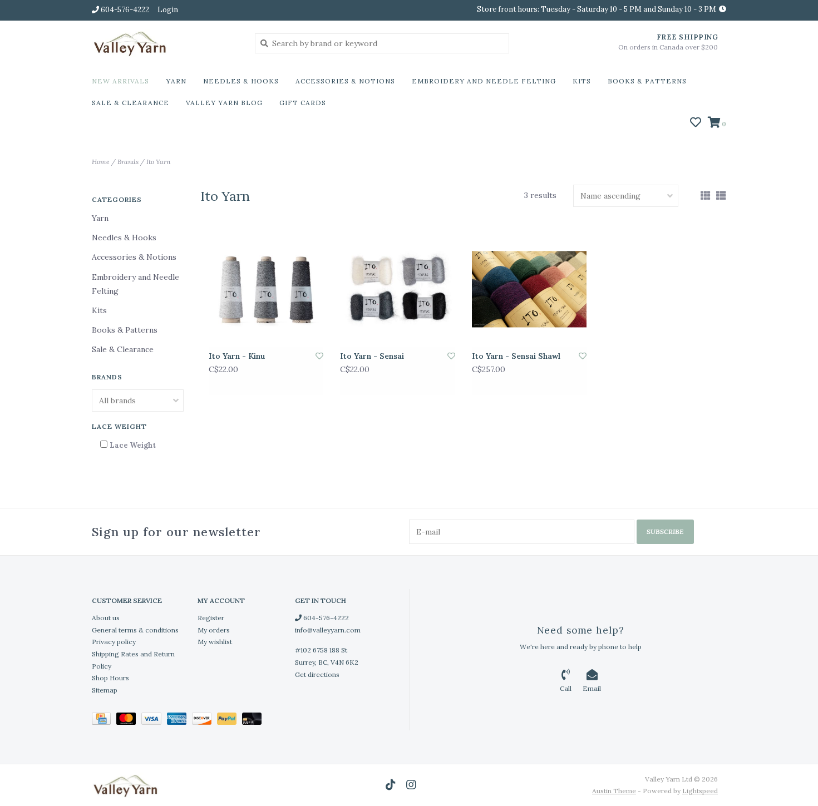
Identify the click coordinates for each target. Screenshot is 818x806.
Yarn (176, 81)
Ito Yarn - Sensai (372, 356)
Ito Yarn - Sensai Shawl (516, 356)
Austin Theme (614, 791)
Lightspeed (700, 791)
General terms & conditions (135, 630)
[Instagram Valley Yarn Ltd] (411, 784)
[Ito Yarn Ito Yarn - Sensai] (397, 289)
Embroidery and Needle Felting (484, 81)
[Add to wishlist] (319, 356)
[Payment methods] (104, 720)
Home (101, 161)
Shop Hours (110, 678)
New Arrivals (120, 81)
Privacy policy (114, 641)
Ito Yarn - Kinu (237, 356)
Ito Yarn (158, 161)
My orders (214, 630)
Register (211, 618)
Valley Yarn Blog (224, 102)
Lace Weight (133, 445)
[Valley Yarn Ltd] (165, 43)
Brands (128, 161)
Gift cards (302, 102)
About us (106, 618)
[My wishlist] (695, 123)
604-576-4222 (325, 618)
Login (167, 9)
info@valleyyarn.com (328, 630)
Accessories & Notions (345, 81)
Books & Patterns (647, 81)
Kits (582, 81)
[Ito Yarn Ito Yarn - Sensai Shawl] (529, 289)
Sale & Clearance (130, 102)
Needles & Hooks (241, 81)
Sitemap (104, 690)
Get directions (317, 674)
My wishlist (215, 641)
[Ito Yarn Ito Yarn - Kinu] (266, 289)
